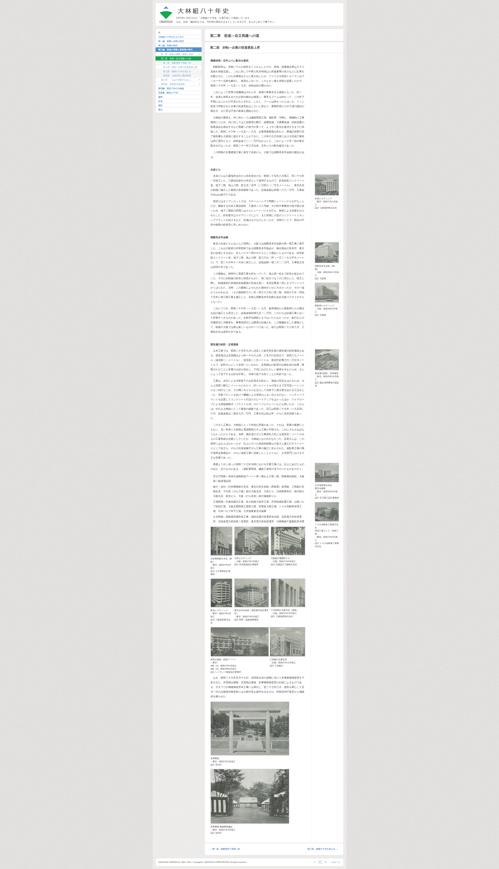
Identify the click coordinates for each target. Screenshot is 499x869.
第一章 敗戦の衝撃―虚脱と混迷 (177, 54)
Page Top (335, 862)
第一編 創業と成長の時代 (171, 41)
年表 (160, 101)
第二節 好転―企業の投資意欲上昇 (180, 67)
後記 (160, 105)
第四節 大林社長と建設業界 (177, 75)
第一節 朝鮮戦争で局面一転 (177, 63)
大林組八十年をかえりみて (171, 37)
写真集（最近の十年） (169, 93)
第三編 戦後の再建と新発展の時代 (175, 49)
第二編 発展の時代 (168, 45)
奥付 (160, 109)
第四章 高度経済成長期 (173, 84)
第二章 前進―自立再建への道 (176, 58)
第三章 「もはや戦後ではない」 (177, 80)
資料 (160, 97)
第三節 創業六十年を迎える (177, 71)
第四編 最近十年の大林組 (171, 88)
